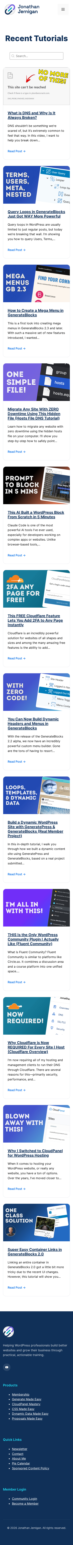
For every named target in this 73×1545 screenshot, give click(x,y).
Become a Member (25, 1503)
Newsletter (19, 1449)
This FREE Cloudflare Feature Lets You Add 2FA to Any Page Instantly (35, 620)
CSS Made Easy (23, 1409)
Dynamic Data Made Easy (30, 1413)
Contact (17, 1454)
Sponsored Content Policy (30, 1468)
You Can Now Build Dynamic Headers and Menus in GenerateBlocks (33, 723)
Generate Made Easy (26, 1399)
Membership (20, 1394)
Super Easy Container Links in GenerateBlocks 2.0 (35, 1251)
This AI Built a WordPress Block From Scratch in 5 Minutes (36, 514)
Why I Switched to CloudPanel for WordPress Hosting (35, 1153)
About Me (19, 1458)
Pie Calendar (21, 1463)
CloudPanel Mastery (26, 1404)
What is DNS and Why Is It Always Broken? (31, 115)
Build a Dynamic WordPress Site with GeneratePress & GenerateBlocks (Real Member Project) (35, 829)
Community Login (24, 1499)
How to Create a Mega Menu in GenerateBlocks (35, 312)
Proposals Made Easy (27, 1418)
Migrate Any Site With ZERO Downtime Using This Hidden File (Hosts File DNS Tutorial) (34, 413)
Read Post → (17, 151)
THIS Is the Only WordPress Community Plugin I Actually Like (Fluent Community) (33, 939)
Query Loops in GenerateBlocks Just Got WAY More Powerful (36, 213)
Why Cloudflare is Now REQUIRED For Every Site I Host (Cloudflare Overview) (36, 1047)
